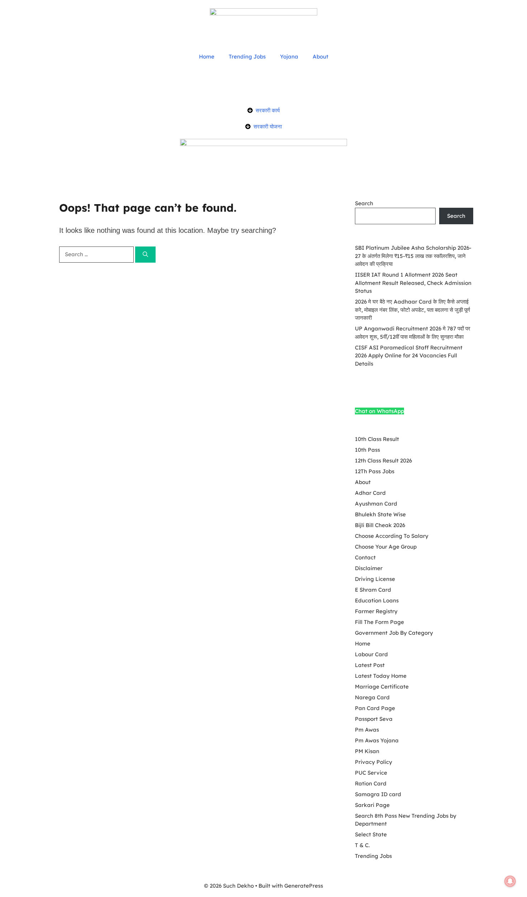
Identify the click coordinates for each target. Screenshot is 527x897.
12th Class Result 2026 (383, 460)
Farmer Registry (376, 611)
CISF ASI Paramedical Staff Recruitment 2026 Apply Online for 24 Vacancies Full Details (408, 355)
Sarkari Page (372, 805)
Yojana (289, 56)
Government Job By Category (394, 632)
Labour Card (371, 654)
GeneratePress (303, 885)
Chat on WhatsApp (379, 411)
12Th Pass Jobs (374, 471)
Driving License (375, 579)
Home (206, 56)
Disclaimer (369, 568)
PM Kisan (367, 751)
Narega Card (372, 697)
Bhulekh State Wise (380, 514)
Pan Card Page (375, 708)
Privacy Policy (373, 762)
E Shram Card (373, 589)
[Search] (145, 254)
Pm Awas (367, 729)
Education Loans (377, 600)
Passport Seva (374, 718)
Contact (365, 557)
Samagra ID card (378, 794)
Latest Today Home (381, 675)
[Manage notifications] (510, 881)
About (320, 56)
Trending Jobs (247, 56)
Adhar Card (370, 492)
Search (364, 203)
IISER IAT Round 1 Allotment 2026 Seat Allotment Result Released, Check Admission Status (413, 282)
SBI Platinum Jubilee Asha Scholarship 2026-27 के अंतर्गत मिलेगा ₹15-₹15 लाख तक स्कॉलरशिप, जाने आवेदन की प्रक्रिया (413, 255)
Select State (371, 834)
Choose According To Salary (391, 535)
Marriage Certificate (382, 686)
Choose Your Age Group (386, 546)
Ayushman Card (376, 503)
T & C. (362, 845)
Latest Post (370, 665)
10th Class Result (377, 439)
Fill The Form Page (379, 622)
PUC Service (371, 772)
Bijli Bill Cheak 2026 (380, 525)
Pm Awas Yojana (377, 740)
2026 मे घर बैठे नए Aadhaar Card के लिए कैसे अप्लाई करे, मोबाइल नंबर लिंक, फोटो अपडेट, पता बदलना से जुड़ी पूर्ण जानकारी (412, 309)
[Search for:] (97, 254)
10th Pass (367, 449)
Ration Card (370, 783)
